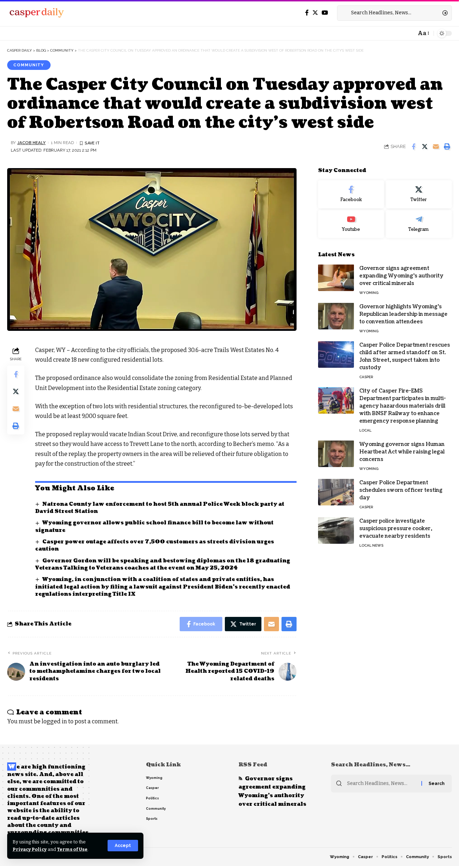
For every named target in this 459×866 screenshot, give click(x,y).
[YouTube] (325, 13)
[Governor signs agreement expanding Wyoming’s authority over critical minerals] (336, 277)
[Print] (447, 146)
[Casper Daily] (36, 13)
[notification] (408, 33)
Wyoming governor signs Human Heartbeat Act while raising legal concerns (402, 451)
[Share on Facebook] (413, 146)
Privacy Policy (30, 849)
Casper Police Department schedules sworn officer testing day (401, 490)
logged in (54, 721)
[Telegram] (419, 224)
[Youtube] (351, 224)
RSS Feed (252, 764)
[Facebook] (307, 13)
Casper (366, 377)
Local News (371, 545)
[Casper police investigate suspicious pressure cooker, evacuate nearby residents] (336, 530)
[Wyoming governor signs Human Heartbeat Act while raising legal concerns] (336, 453)
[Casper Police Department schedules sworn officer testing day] (336, 492)
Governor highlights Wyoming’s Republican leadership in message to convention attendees (403, 314)
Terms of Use (72, 849)
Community (28, 64)
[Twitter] (315, 13)
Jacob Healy (31, 142)
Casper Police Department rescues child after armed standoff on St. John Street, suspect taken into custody (404, 356)
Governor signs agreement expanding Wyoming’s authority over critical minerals (401, 275)
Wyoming (368, 292)
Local (365, 430)
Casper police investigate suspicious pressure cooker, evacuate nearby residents (395, 528)
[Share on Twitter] (425, 146)
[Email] (436, 146)
